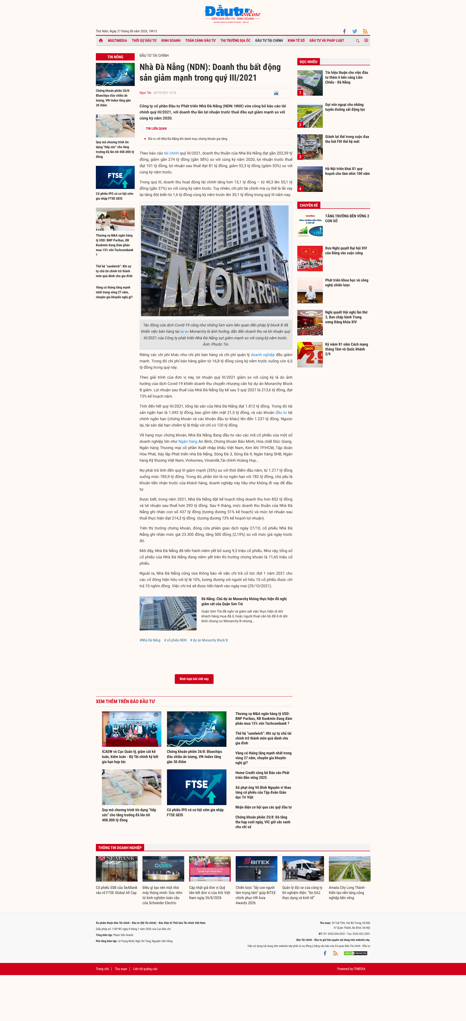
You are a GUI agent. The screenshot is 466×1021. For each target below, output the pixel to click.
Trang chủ (102, 969)
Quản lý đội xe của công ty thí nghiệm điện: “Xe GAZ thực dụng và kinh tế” (302, 892)
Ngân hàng (187, 441)
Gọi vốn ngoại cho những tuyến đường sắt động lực (345, 107)
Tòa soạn (121, 969)
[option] (116, 875)
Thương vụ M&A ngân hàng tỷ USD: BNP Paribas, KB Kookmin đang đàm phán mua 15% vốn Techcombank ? (114, 245)
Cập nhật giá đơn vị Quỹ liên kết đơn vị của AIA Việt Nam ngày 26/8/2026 (209, 892)
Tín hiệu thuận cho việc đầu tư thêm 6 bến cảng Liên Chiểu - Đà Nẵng (346, 77)
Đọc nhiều (308, 62)
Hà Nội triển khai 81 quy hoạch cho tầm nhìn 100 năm (347, 171)
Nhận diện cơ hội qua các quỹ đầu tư (263, 807)
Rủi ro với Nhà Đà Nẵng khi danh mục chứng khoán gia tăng (187, 139)
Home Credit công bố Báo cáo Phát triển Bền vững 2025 (262, 775)
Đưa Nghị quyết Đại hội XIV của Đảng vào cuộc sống (346, 250)
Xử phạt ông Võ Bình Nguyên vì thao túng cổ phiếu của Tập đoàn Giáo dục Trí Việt (263, 792)
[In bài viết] (276, 93)
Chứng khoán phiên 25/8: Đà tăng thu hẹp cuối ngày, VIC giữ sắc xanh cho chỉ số (262, 822)
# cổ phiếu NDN (175, 640)
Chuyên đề (309, 205)
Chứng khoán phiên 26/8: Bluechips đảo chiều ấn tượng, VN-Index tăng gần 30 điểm (194, 756)
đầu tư (281, 412)
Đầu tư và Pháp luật (326, 40)
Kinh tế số (296, 40)
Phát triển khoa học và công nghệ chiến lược (346, 282)
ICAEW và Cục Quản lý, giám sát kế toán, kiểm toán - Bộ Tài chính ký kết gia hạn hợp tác (130, 756)
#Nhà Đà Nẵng (150, 640)
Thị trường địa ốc (235, 40)
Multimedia (117, 40)
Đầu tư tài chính (269, 40)
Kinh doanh (171, 40)
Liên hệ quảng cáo (145, 969)
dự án (184, 332)
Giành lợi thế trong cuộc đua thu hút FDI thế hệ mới (347, 139)
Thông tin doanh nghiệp (120, 847)
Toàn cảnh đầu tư (200, 40)
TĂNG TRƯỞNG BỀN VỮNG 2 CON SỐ (347, 218)
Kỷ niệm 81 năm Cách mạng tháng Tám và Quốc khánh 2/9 (346, 349)
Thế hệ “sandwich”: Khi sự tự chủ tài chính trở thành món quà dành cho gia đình (114, 271)
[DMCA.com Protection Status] (355, 953)
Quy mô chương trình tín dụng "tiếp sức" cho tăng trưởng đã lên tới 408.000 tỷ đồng (129, 815)
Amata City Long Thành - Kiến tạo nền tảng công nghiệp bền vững (347, 892)
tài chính (171, 153)
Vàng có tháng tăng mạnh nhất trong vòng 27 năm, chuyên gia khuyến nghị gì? (114, 292)
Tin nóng (115, 57)
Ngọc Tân (145, 93)
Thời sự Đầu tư (144, 40)
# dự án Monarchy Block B (209, 640)
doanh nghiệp (263, 354)
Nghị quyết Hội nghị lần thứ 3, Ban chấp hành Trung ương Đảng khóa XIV (346, 317)
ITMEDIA (359, 969)
